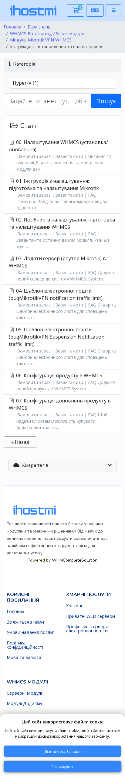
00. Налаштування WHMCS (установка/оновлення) (60, 155)
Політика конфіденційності (25, 645)
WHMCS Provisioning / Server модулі (47, 33)
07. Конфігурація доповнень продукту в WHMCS (60, 413)
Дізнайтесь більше (62, 751)
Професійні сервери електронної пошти (87, 629)
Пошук (106, 101)
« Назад (20, 442)
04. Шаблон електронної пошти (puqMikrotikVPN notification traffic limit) (62, 303)
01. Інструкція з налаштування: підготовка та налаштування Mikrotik (58, 194)
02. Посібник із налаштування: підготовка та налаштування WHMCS (62, 232)
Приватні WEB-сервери (90, 616)
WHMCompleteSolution (76, 451)
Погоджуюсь (63, 766)
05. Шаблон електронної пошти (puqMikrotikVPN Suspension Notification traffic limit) (62, 346)
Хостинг (74, 606)
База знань (39, 27)
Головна (12, 27)
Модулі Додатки (24, 703)
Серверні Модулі (24, 693)
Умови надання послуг (30, 632)
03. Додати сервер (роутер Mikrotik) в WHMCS (62, 268)
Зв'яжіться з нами (25, 622)
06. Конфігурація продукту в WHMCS (65, 382)
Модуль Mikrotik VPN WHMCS (41, 40)
